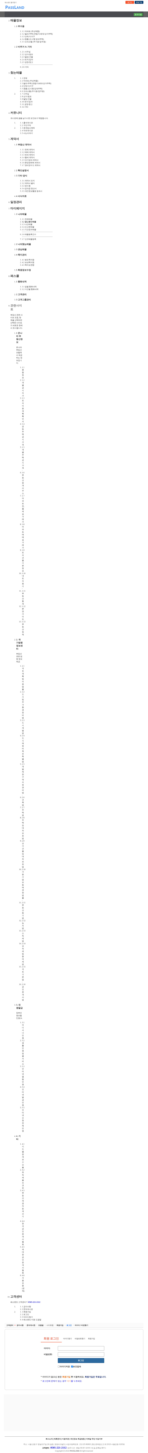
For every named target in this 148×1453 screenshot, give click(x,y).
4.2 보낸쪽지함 (28, 262)
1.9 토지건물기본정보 (23, 560)
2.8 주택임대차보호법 (23, 828)
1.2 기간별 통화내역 (30, 289)
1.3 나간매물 (27, 224)
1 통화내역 (21, 281)
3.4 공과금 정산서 (29, 188)
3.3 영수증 (26, 186)
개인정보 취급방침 (77, 1439)
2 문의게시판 (27, 1309)
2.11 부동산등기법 (23, 910)
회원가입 (60, 1325)
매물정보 (16, 20)
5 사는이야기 (27, 133)
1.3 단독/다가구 (28, 36)
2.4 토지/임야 (27, 60)
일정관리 (16, 202)
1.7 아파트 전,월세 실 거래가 (23, 509)
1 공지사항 (26, 1307)
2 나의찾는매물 (23, 244)
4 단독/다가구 (27, 86)
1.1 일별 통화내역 (29, 287)
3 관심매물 (21, 249)
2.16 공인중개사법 (23, 992)
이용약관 (65, 1439)
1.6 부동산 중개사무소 (23, 483)
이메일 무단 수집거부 (94, 1439)
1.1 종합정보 (23, 372)
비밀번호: (48, 1354)
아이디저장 (65, 1366)
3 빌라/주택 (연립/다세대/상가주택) (36, 83)
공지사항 (20, 1325)
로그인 (69, 1325)
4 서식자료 (21, 196)
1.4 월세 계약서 (28, 157)
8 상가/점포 (27, 96)
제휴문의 (57, 1439)
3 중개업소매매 (28, 128)
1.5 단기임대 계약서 (30, 160)
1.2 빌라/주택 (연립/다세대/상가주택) (37, 34)
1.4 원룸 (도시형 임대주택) (33, 39)
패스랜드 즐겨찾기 (10, 2)
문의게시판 (31, 1325)
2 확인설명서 (22, 170)
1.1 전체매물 (27, 219)
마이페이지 (17, 208)
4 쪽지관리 (21, 254)
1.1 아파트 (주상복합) (31, 31)
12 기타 (25, 107)
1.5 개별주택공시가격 (23, 457)
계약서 (14, 138)
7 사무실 (25, 94)
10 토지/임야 (27, 102)
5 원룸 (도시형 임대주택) (32, 89)
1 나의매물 (21, 214)
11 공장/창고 (27, 104)
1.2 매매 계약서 (28, 152)
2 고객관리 (21, 294)
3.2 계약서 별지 (28, 183)
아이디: (47, 1348)
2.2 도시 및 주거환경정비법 (23, 705)
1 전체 (24, 78)
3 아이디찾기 (27, 1317)
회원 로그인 (51, 1338)
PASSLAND (74, 1451)
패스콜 (14, 275)
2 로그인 (25, 1314)
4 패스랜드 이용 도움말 (31, 1320)
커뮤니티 (16, 112)
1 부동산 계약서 (24, 144)
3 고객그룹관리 (23, 299)
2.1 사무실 (26, 52)
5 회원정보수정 (23, 270)
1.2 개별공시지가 (23, 388)
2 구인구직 (26, 125)
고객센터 (16, 1296)
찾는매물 (16, 72)
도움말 (41, 1325)
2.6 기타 (25, 67)
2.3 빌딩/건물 (27, 57)
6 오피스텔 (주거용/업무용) (33, 91)
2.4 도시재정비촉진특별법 (23, 749)
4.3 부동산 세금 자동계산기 (23, 1203)
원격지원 (138, 15)
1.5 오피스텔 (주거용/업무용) (34, 42)
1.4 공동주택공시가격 (23, 434)
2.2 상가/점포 (27, 54)
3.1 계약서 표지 (28, 181)
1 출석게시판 (27, 123)
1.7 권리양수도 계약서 (31, 165)
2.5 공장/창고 (27, 62)
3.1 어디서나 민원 (23, 1030)
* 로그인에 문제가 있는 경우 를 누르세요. (61, 1381)
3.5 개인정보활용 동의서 (32, 191)
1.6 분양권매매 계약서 (31, 163)
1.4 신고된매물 (28, 227)
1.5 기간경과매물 (29, 229)
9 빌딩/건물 (27, 99)
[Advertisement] (74, 1412)
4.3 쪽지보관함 (28, 265)
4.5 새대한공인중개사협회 (23, 1260)
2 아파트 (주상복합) (30, 81)
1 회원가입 (26, 1312)
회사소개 (49, 1439)
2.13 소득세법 (23, 936)
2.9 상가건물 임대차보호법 (23, 854)
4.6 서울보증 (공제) (23, 1283)
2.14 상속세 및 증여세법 (23, 953)
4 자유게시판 (27, 130)
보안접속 (77, 1366)
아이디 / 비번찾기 (81, 1325)
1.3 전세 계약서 (28, 155)
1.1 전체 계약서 (28, 150)
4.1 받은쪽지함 (28, 260)
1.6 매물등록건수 (29, 234)
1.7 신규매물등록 (29, 239)
